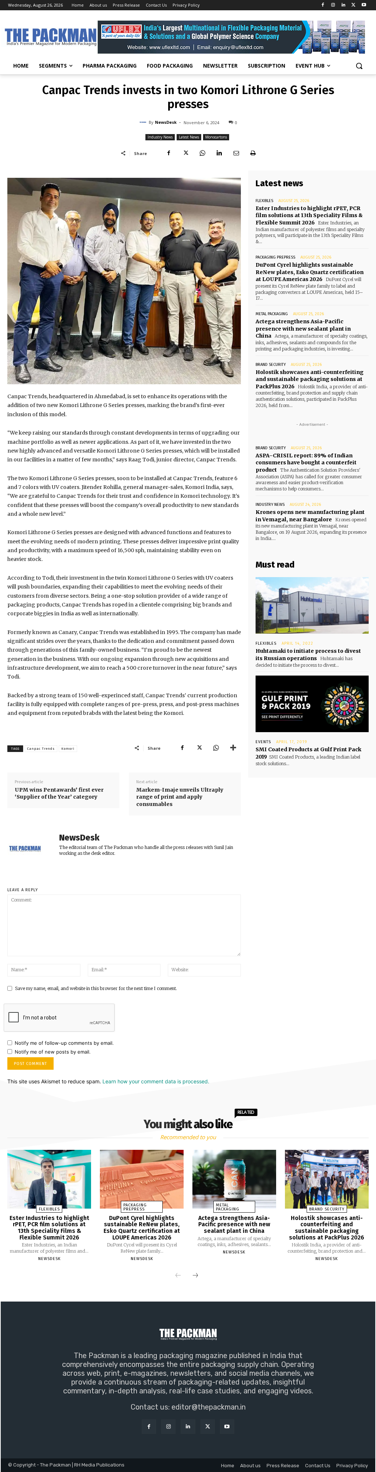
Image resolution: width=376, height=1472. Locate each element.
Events (263, 742)
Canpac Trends (41, 749)
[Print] (253, 153)
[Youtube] (363, 5)
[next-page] (195, 1276)
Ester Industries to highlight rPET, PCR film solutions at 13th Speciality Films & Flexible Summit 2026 (309, 215)
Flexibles (264, 201)
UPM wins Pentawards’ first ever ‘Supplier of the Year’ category (59, 793)
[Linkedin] (343, 5)
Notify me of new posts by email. (53, 1052)
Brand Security (271, 365)
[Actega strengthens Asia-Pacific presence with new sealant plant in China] (234, 1179)
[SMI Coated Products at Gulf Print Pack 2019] (312, 704)
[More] (233, 748)
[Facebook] (323, 5)
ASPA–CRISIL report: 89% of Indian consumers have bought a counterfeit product (306, 462)
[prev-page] (178, 1276)
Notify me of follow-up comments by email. (64, 1043)
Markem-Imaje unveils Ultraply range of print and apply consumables (179, 797)
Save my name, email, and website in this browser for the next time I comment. (96, 988)
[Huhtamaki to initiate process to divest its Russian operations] (312, 605)
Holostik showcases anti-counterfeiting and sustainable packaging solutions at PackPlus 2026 (310, 379)
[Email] (236, 153)
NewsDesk (166, 122)
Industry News (160, 137)
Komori (68, 749)
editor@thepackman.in (208, 1407)
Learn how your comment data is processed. (155, 1081)
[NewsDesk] (144, 122)
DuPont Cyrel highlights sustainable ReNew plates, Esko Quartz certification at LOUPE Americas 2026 (310, 272)
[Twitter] (353, 5)
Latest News (189, 137)
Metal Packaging (272, 314)
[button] (359, 66)
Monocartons (216, 137)
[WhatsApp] (202, 153)
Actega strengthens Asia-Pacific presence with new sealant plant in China (303, 328)
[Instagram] (333, 5)
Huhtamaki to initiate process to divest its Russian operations (308, 655)
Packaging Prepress (275, 257)
